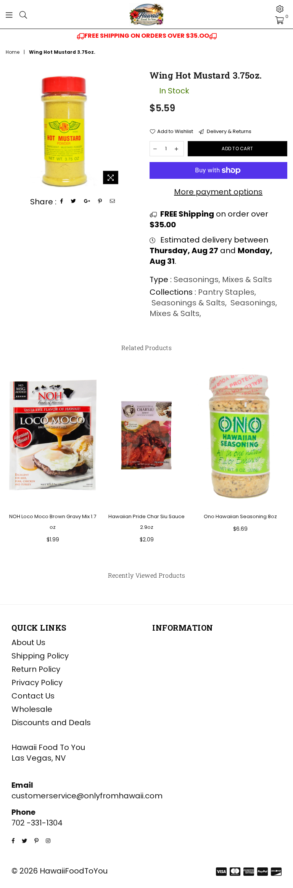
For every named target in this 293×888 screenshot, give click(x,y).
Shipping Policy (40, 655)
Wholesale (31, 709)
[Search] (23, 14)
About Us (28, 642)
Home (12, 52)
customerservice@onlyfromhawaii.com (87, 795)
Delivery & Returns (228, 131)
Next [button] (280, 464)
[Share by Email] (112, 201)
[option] (146, 36)
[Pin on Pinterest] (100, 201)
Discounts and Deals (51, 722)
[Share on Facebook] (61, 201)
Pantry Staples (226, 292)
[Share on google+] (87, 201)
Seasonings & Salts (188, 302)
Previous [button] (12, 464)
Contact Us (33, 695)
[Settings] (280, 8)
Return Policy (35, 669)
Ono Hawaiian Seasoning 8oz (240, 516)
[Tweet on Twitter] (73, 201)
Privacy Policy (37, 682)
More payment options (218, 191)
